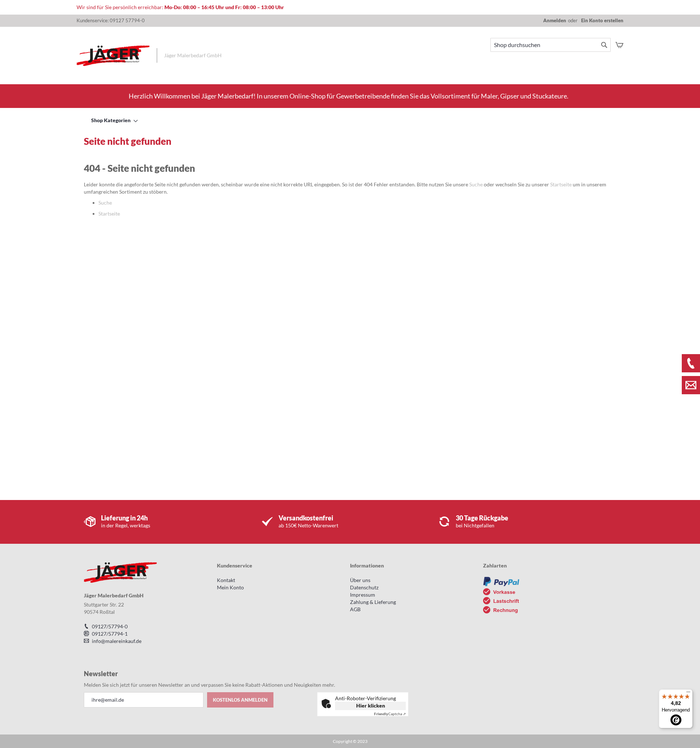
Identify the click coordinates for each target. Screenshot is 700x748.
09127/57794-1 (110, 634)
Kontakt (226, 580)
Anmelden (554, 20)
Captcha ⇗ (390, 714)
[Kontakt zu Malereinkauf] (691, 385)
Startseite (561, 184)
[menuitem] (112, 120)
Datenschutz (364, 587)
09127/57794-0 (110, 626)
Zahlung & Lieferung (373, 602)
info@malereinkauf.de (116, 641)
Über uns (360, 580)
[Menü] (688, 693)
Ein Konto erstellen (602, 20)
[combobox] (550, 45)
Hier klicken (370, 705)
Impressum (362, 595)
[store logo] (113, 55)
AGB (355, 609)
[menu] (350, 120)
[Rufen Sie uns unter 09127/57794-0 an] (691, 363)
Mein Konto (230, 587)
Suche (476, 184)
